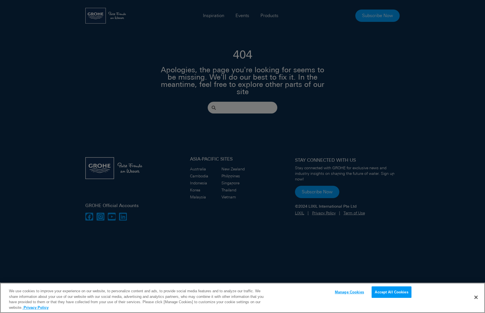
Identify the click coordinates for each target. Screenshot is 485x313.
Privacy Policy (35, 307)
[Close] (476, 297)
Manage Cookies (349, 292)
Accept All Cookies (391, 292)
